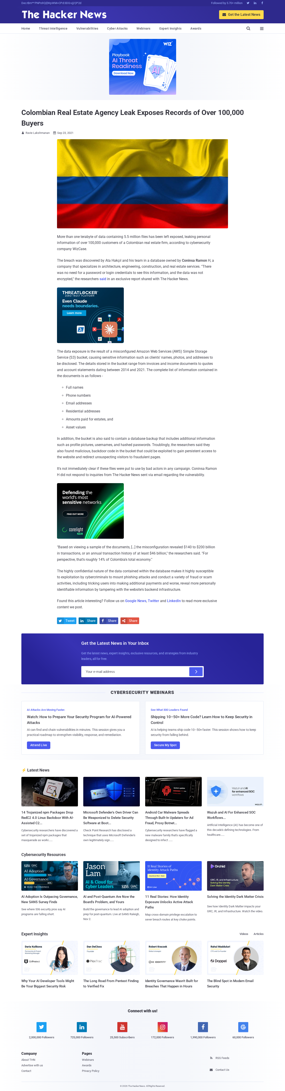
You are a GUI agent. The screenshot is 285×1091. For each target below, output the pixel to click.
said (103, 279)
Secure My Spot (165, 745)
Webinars (143, 28)
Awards (195, 28)
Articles (259, 934)
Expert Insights (170, 28)
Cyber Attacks (117, 28)
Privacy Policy (90, 1071)
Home (25, 28)
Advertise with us (32, 1065)
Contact (26, 1071)
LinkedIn (174, 601)
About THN (28, 1059)
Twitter (153, 601)
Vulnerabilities (87, 28)
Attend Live (38, 745)
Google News (135, 601)
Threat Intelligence (53, 28)
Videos (244, 934)
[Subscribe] (196, 671)
